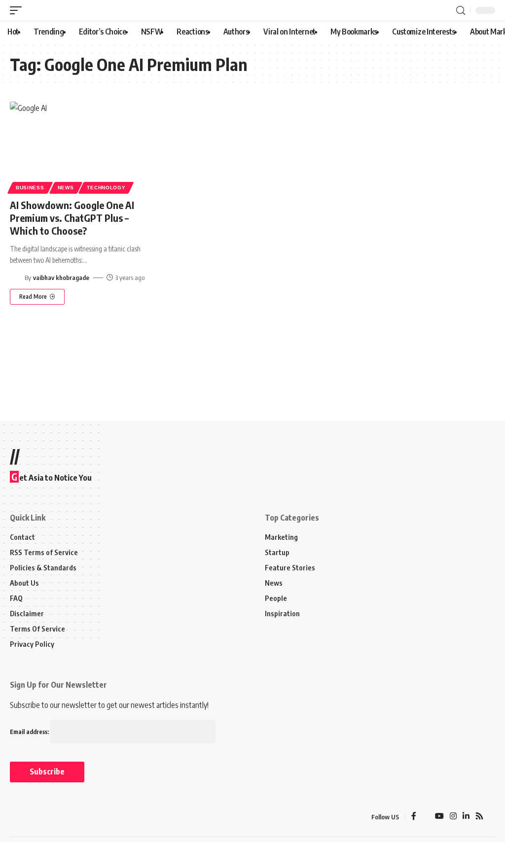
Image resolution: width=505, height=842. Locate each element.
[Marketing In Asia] (31, 817)
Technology (106, 187)
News (66, 187)
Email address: (30, 732)
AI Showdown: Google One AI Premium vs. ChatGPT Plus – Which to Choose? (72, 218)
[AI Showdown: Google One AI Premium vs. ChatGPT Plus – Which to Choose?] (84, 146)
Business (30, 187)
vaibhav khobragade (61, 277)
